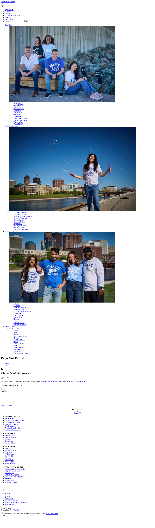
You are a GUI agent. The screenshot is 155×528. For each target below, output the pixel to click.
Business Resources (20, 218)
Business (8, 17)
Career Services (18, 309)
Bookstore (16, 306)
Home (7, 363)
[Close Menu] (2, 6)
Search (4, 391)
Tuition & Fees (18, 122)
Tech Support (9, 462)
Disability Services (11, 424)
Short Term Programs (20, 229)
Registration (17, 116)
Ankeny (16, 330)
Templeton (17, 351)
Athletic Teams (10, 435)
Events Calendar (18, 315)
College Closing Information (14, 420)
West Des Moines (19, 340)
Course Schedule (19, 222)
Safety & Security (19, 323)
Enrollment (17, 111)
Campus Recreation (20, 308)
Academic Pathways (20, 212)
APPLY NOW (6, 493)
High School (17, 224)
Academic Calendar (20, 214)
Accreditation (9, 418)
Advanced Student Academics (15, 469)
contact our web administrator (50, 381)
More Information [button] (52, 514)
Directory (8, 448)
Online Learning (18, 227)
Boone (15, 332)
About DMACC (18, 105)
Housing (16, 319)
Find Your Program (11, 126)
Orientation (17, 114)
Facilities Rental (10, 450)
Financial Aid (17, 112)
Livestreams (9, 441)
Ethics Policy (9, 499)
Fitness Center (18, 317)
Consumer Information (12, 422)
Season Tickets (10, 443)
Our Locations (10, 326)
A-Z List (8, 12)
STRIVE (8, 478)
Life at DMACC (10, 231)
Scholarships (9, 460)
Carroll (15, 334)
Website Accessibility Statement (15, 502)
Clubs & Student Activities (22, 311)
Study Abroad (9, 480)
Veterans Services (11, 482)
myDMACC (9, 10)
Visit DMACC (18, 124)
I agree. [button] (3, 516)
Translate (16, 510)
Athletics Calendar (11, 437)
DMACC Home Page (78, 381)
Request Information (20, 118)
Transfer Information (20, 120)
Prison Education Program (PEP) (16, 476)
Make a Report (10, 454)
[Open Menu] (2, 4)
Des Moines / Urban (20, 336)
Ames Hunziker (18, 344)
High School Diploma (12, 471)
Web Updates (9, 504)
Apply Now (9, 19)
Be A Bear (8, 25)
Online (15, 342)
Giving (7, 13)
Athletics (16, 304)
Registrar (8, 458)
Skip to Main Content (8, 2)
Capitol (15, 345)
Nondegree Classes (19, 226)
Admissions (17, 107)
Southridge (17, 349)
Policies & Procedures (12, 430)
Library (15, 321)
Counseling (17, 313)
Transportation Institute (21, 353)
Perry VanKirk (18, 347)
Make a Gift (9, 452)
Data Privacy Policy (11, 500)
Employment (9, 426)
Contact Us (17, 103)
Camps (7, 439)
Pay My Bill (9, 456)
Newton (16, 338)
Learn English (9, 473)
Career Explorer (18, 109)
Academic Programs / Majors (23, 216)
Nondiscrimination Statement (14, 428)
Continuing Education (12, 15)
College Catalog (18, 220)
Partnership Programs (12, 475)
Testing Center (10, 463)
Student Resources (19, 325)
